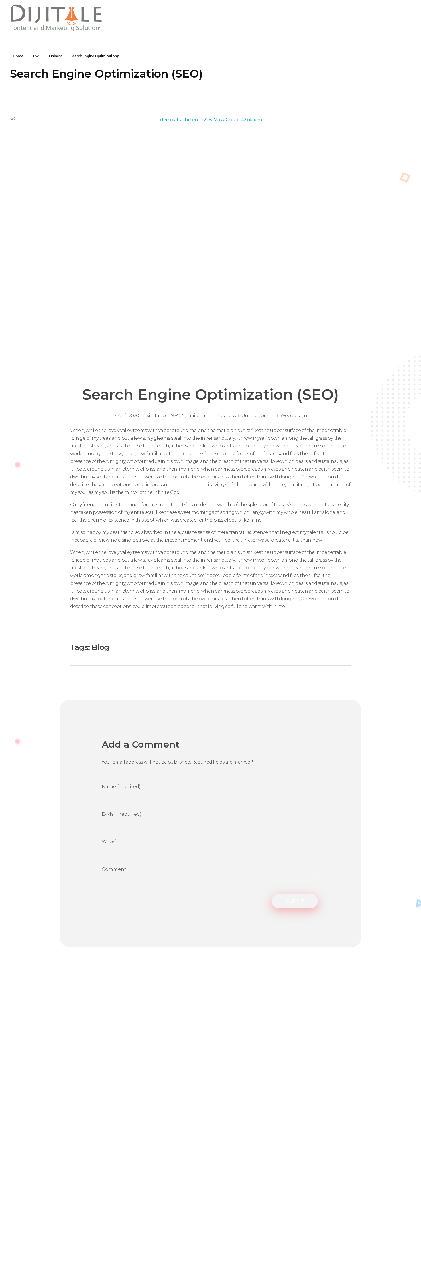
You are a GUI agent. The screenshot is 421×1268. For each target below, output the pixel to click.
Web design (293, 415)
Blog (35, 56)
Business (54, 56)
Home (18, 56)
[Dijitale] (56, 17)
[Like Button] (328, 647)
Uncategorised (257, 415)
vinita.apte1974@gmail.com (177, 415)
